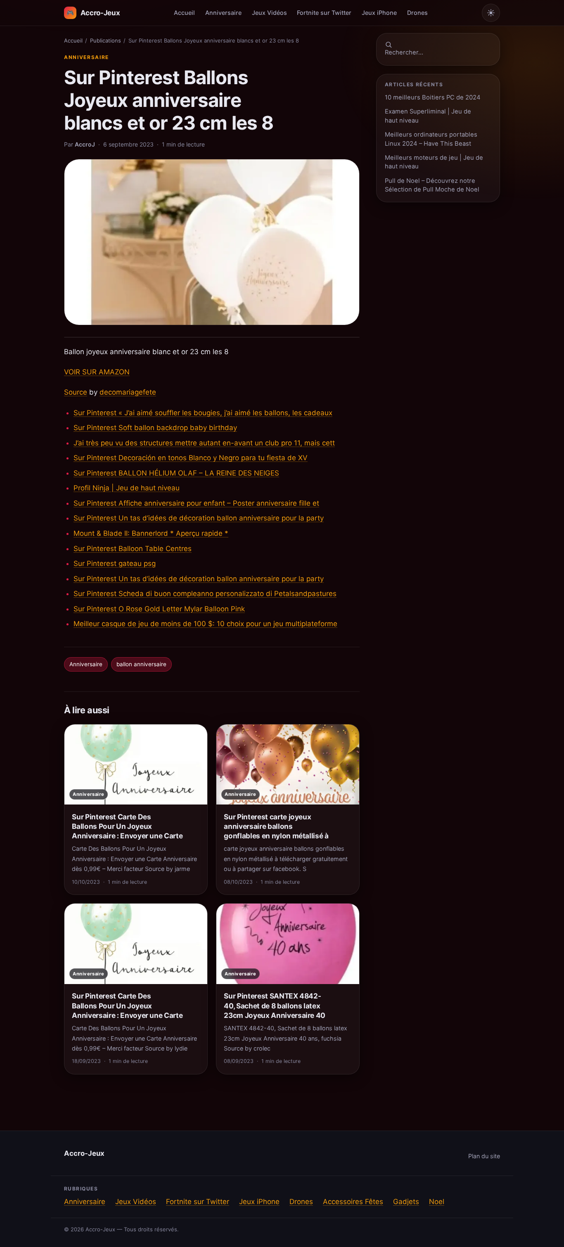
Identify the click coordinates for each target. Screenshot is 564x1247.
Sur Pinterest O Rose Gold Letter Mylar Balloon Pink (159, 609)
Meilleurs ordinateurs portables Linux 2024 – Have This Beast (431, 139)
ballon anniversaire (141, 664)
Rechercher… (404, 52)
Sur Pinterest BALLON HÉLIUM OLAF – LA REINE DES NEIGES (176, 473)
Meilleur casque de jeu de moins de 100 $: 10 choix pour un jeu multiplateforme (205, 624)
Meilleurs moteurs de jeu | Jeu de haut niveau (434, 162)
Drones (417, 12)
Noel (436, 1201)
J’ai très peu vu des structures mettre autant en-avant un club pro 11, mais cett (204, 443)
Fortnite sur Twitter (324, 12)
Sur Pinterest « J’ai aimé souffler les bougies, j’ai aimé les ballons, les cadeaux (202, 413)
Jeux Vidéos (269, 12)
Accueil (184, 12)
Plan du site (484, 1155)
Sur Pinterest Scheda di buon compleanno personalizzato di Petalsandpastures (205, 593)
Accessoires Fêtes (353, 1201)
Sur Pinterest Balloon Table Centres (132, 548)
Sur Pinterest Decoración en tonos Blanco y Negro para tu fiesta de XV (190, 458)
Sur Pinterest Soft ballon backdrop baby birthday (155, 428)
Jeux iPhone (379, 12)
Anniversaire (223, 12)
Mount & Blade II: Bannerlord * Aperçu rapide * (150, 533)
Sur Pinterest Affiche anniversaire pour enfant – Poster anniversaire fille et (196, 503)
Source (75, 392)
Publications (105, 40)
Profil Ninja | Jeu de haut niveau (126, 488)
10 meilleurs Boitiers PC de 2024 (433, 97)
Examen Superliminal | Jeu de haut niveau (428, 116)
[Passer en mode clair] (491, 13)
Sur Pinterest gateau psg (114, 563)
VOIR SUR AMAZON (97, 372)
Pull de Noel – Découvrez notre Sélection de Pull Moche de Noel (432, 185)
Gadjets (406, 1201)
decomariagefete (128, 392)
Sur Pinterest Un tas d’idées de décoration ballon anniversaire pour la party (198, 518)
